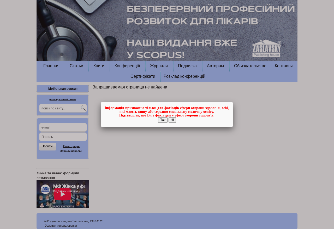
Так (162, 120)
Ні (172, 120)
